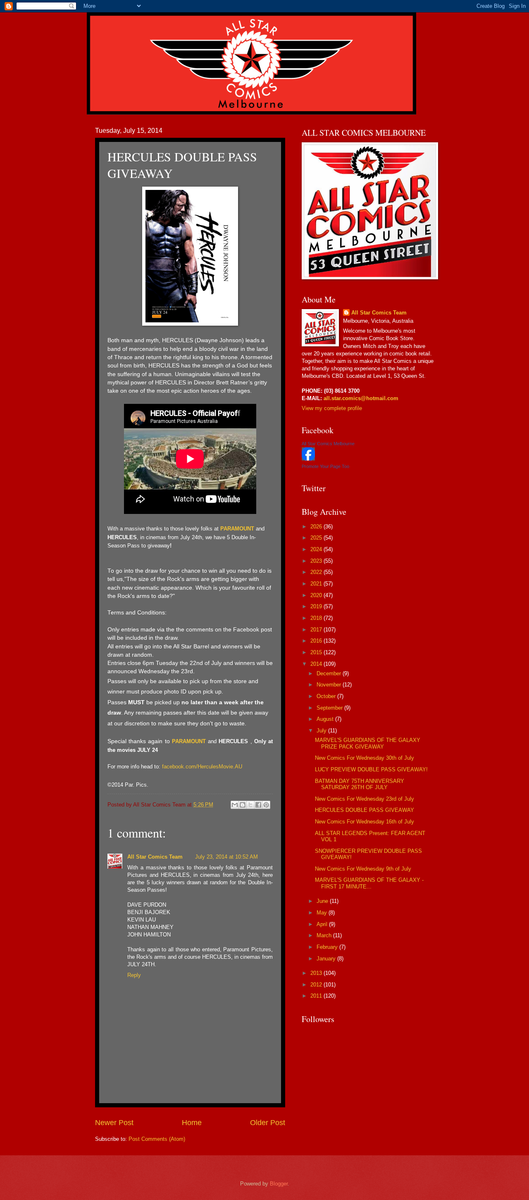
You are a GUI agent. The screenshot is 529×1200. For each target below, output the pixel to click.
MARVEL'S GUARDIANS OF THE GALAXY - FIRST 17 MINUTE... (369, 883)
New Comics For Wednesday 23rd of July (364, 799)
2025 (317, 538)
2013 (317, 973)
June (323, 901)
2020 (317, 595)
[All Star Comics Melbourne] (308, 459)
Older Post (267, 1122)
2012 (317, 985)
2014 (317, 664)
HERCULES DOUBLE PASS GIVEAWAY (364, 810)
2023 (317, 561)
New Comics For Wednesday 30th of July (364, 758)
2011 (317, 996)
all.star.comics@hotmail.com (360, 398)
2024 (317, 549)
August (326, 719)
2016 (317, 641)
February (328, 947)
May (323, 913)
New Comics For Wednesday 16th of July (364, 821)
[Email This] (235, 805)
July (322, 730)
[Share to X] (250, 805)
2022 (317, 572)
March (325, 935)
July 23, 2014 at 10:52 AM (226, 857)
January (327, 958)
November (330, 685)
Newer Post (114, 1122)
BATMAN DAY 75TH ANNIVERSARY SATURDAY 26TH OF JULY (359, 784)
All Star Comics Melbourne (328, 443)
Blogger (279, 1184)
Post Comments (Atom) (157, 1139)
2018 (317, 618)
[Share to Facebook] (258, 805)
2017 (317, 629)
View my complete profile (332, 408)
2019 (317, 606)
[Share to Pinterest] (266, 805)
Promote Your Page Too (325, 466)
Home (192, 1122)
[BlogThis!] (242, 805)
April (323, 924)
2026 (317, 526)
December (330, 673)
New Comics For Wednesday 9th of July (363, 869)
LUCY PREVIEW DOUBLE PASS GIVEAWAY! (371, 769)
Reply (134, 975)
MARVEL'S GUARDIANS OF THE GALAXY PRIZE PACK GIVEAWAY (367, 743)
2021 (317, 584)
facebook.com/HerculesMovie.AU (202, 766)
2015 (317, 652)
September (330, 708)
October (327, 696)
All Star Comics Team (155, 857)
